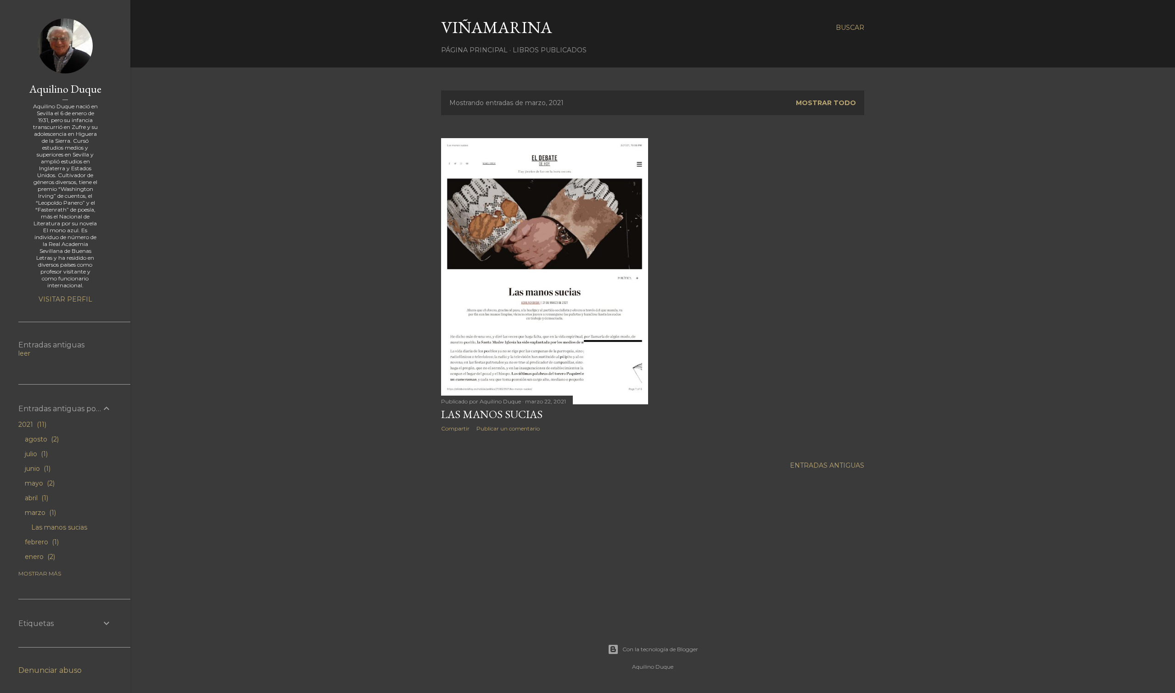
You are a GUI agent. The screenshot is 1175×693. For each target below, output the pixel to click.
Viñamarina (496, 27)
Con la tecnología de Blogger (660, 649)
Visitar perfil (65, 299)
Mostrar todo (826, 103)
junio (37, 468)
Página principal (474, 50)
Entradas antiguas (827, 465)
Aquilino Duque (65, 89)
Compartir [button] (455, 428)
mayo (39, 483)
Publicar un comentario (508, 428)
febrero (41, 542)
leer (24, 353)
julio (35, 454)
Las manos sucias (492, 414)
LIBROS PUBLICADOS (550, 50)
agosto (41, 439)
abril (35, 498)
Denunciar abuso (50, 670)
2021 (31, 424)
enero (39, 557)
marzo (39, 513)
